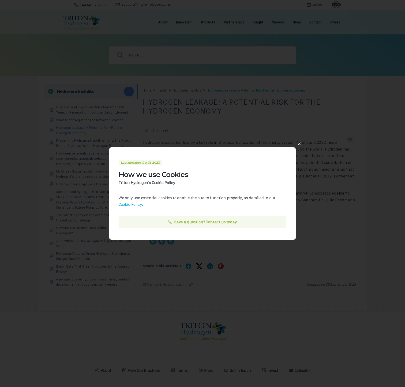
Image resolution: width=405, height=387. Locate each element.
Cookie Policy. (131, 204)
